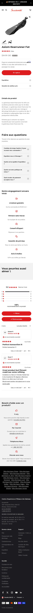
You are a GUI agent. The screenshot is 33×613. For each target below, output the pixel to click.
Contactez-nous (6, 541)
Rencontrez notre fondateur (7, 569)
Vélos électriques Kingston (22, 475)
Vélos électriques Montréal (17, 473)
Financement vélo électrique (7, 537)
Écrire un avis (20, 319)
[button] (8, 51)
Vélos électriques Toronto (11, 478)
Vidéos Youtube (23, 555)
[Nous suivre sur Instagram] (12, 592)
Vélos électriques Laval (18, 480)
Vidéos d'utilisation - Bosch (24, 551)
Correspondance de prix (7, 546)
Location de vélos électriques (23, 546)
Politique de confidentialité (6, 577)
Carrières (4, 573)
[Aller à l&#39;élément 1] (4, 42)
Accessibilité (5, 587)
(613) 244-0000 (6, 509)
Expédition (5, 550)
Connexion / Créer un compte (24, 534)
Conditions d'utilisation (5, 582)
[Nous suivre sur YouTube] (16, 592)
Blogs (20, 538)
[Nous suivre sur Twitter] (7, 592)
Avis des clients (23, 541)
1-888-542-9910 (6, 511)
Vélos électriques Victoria (19, 488)
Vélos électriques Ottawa (10, 471)
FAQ (3, 533)
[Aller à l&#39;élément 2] (9, 42)
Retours (4, 553)
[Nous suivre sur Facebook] (3, 592)
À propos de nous (7, 564)
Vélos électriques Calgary (17, 484)
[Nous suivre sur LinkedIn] (21, 592)
